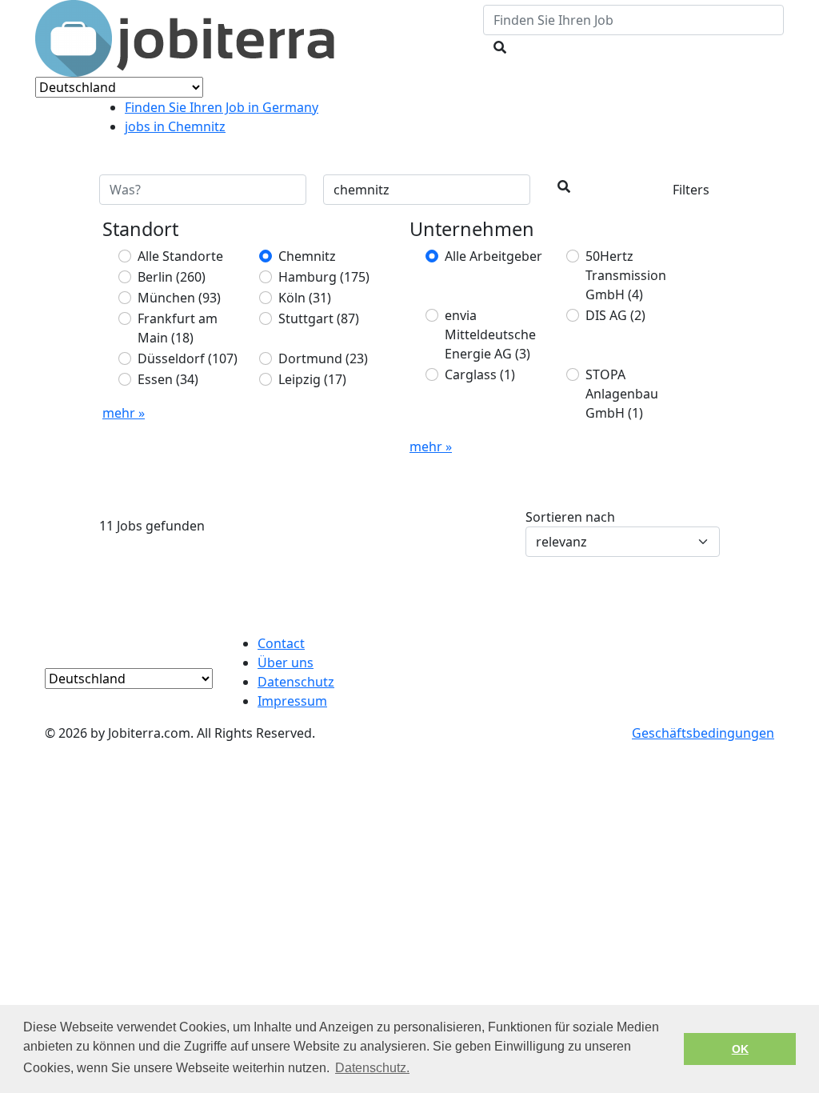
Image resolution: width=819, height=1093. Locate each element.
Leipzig (312, 379)
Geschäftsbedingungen (703, 733)
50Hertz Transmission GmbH (625, 275)
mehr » (123, 413)
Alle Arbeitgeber (493, 256)
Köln (304, 297)
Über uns (286, 662)
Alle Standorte (180, 256)
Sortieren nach (570, 517)
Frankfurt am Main (178, 328)
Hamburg (324, 277)
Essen (168, 379)
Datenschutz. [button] (372, 1068)
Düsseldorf (188, 358)
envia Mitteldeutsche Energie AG (490, 334)
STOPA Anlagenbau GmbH (621, 394)
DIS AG (615, 315)
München (179, 297)
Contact (281, 643)
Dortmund (323, 358)
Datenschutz (296, 682)
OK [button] (740, 1049)
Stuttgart (318, 318)
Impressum (292, 701)
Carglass (480, 374)
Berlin (172, 277)
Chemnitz (307, 256)
